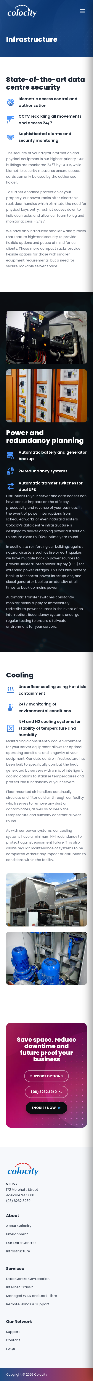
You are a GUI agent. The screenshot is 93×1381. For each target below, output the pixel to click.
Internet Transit (19, 1287)
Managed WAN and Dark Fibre (31, 1295)
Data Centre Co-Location (28, 1278)
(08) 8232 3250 (44, 1092)
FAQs (10, 1348)
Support (13, 1331)
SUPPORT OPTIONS (46, 1076)
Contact (13, 1340)
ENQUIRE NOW (44, 1107)
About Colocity (18, 1225)
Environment (17, 1234)
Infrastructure (18, 1251)
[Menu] (82, 11)
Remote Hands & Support (27, 1304)
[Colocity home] (22, 11)
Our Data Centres (21, 1242)
